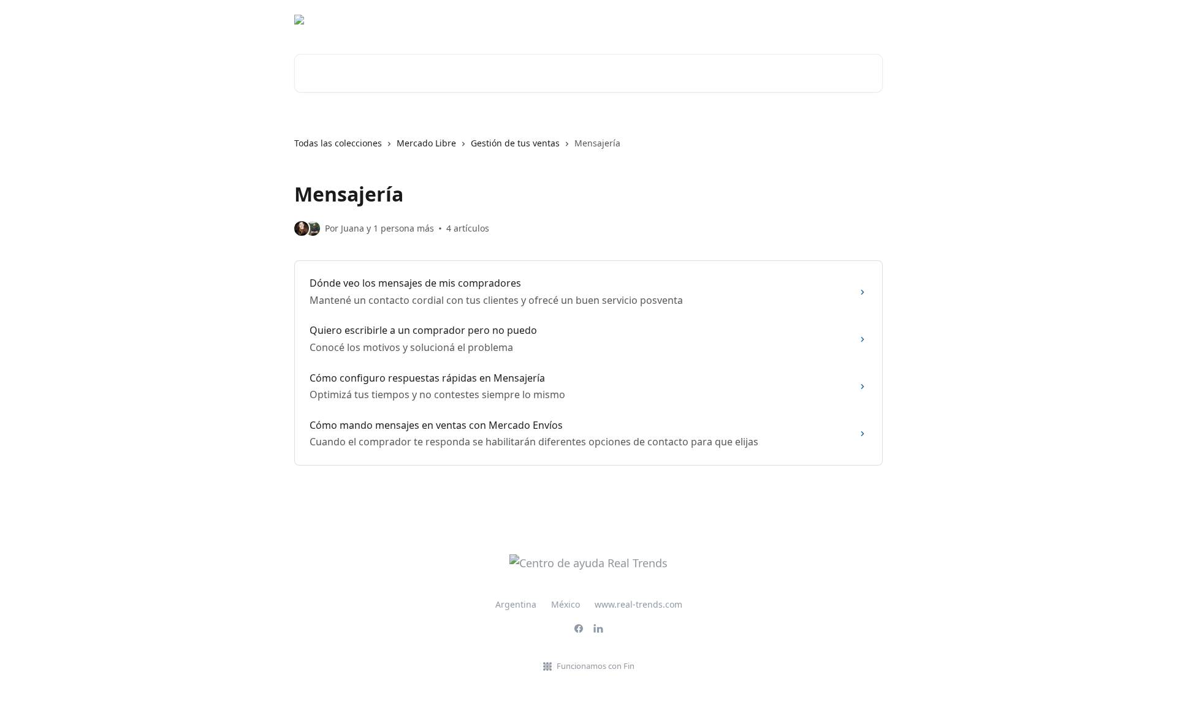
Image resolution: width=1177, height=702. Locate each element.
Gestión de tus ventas (515, 143)
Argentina (515, 604)
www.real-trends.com (638, 604)
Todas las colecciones (338, 143)
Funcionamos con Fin (595, 665)
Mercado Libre (426, 143)
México (565, 604)
